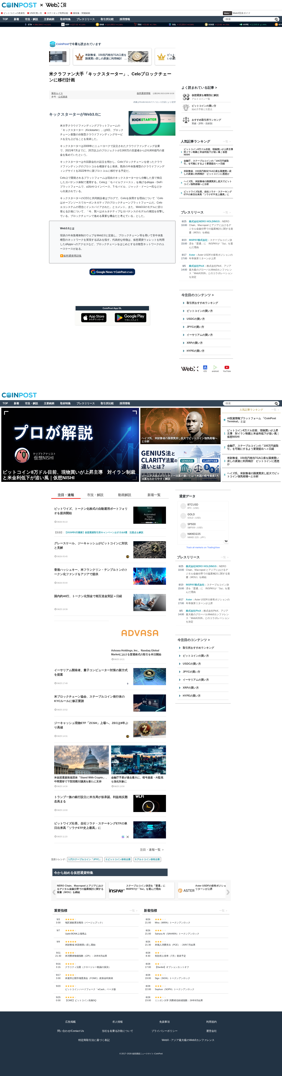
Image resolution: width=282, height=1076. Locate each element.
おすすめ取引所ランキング (206, 119)
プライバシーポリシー (164, 1031)
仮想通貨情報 (143, 93)
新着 (16, 19)
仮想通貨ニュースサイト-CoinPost (147, 1054)
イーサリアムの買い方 (200, 334)
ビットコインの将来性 (14, 13)
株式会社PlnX (196, 265)
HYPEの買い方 (195, 350)
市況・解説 (31, 19)
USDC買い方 (36, 13)
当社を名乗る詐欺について (117, 1031)
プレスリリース (86, 19)
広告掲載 (70, 1021)
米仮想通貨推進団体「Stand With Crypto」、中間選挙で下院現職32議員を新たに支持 (81, 779)
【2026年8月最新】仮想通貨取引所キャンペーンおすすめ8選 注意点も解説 (104, 532)
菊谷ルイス (57, 93)
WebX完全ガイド (241, 13)
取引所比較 (107, 19)
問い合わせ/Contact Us (70, 1031)
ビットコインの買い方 (204, 105)
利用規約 (211, 1021)
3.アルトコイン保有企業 (147, 859)
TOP (5, 19)
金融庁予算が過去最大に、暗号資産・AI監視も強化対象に (137, 779)
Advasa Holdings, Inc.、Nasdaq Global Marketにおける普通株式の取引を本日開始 (136, 652)
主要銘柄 (49, 19)
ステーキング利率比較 (57, 13)
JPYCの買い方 (195, 326)
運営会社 (211, 1031)
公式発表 (62, 96)
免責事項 (164, 1021)
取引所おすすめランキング (202, 302)
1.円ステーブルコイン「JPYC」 (84, 859)
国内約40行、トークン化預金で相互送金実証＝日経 (88, 596)
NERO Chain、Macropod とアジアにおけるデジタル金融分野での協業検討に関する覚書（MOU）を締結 (80, 889)
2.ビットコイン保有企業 (118, 859)
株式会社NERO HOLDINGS (204, 221)
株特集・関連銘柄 (81, 13)
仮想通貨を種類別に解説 (205, 95)
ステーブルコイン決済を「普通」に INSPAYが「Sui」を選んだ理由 (211, 244)
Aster (192, 254)
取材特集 (65, 19)
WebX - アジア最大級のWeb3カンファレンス (188, 1040)
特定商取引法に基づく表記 (94, 1040)
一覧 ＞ (275, 409)
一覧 (225, 141)
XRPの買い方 (195, 342)
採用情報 (125, 19)
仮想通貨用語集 (72, 255)
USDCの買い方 (196, 318)
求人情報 (117, 1021)
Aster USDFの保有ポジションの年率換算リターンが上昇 (218, 887)
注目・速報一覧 (150, 849)
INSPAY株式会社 (198, 240)
